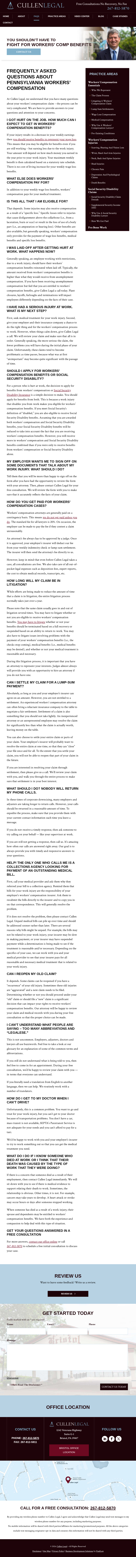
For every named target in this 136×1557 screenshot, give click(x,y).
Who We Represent (100, 90)
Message (11, 1340)
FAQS (36, 16)
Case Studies (120, 16)
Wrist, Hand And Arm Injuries (106, 153)
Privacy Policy (58, 1551)
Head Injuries (97, 163)
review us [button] (66, 1294)
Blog (101, 16)
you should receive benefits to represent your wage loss (44, 139)
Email (51, 1324)
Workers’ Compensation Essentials (102, 83)
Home (6, 16)
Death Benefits (98, 182)
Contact (8, 23)
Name (10, 1324)
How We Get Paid (100, 221)
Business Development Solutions (79, 1551)
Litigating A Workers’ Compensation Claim (101, 102)
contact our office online (43, 1242)
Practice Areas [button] (57, 16)
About (21, 16)
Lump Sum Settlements (102, 109)
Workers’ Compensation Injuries (102, 141)
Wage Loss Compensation (103, 114)
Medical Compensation (102, 119)
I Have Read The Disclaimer (26, 1385)
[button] (133, 1537)
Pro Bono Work (97, 227)
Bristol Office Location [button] (69, 1450)
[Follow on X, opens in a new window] (119, 1439)
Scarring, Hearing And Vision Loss (107, 147)
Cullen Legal (62, 1546)
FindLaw (100, 1551)
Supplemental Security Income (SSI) (105, 206)
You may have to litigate (31, 622)
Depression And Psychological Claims (105, 176)
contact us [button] (23, 51)
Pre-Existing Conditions (103, 133)
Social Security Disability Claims (103, 190)
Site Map (47, 1551)
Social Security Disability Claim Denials (106, 198)
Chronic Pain (97, 169)
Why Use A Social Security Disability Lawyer (104, 214)
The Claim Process (100, 95)
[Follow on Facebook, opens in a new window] (112, 1439)
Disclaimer (12, 1378)
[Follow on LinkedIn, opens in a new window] (105, 1439)
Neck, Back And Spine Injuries (105, 158)
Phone (92, 1324)
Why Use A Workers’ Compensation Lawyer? (102, 126)
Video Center (81, 16)
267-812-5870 (118, 8)
